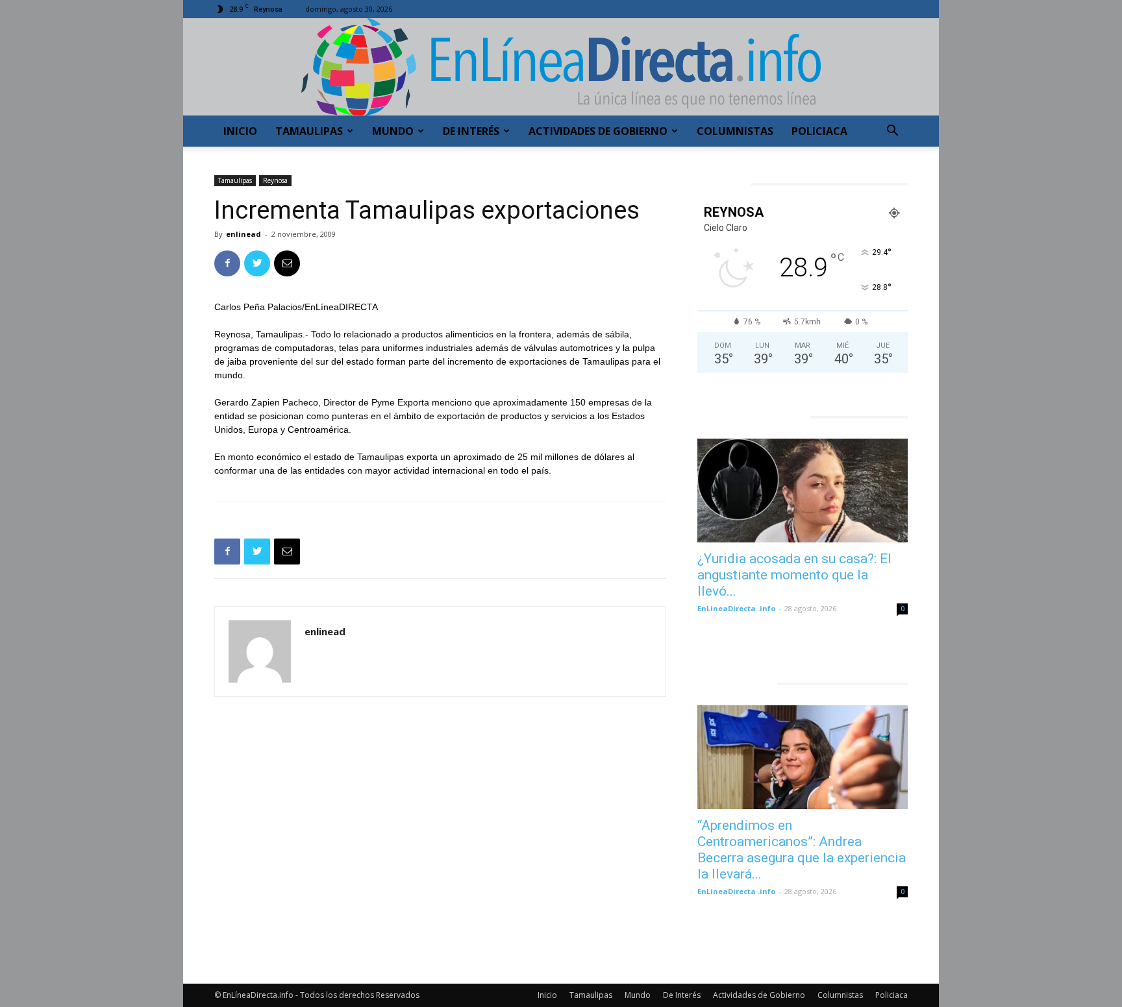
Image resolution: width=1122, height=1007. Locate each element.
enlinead (243, 234)
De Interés (471, 131)
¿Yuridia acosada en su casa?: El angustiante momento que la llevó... (794, 575)
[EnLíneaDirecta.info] (561, 66)
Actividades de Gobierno (598, 131)
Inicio (240, 131)
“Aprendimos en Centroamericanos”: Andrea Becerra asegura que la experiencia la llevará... (801, 850)
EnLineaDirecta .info (736, 608)
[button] (892, 132)
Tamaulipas (309, 131)
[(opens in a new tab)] (802, 490)
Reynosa (275, 180)
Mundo (393, 131)
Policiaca (819, 131)
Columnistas (735, 131)
